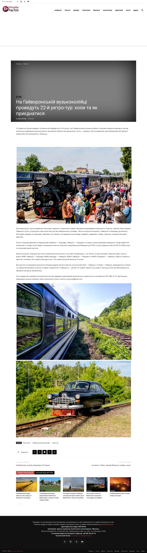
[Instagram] (21, 1)
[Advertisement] (73, 31)
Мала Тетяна (22, 118)
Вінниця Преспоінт (17, 551)
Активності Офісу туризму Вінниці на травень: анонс (111, 465)
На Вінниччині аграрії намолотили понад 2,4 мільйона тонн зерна (23, 496)
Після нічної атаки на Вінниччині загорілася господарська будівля (94, 496)
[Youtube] (28, 1)
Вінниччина (26, 443)
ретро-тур (55, 443)
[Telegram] (44, 452)
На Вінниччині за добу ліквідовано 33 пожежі (33, 465)
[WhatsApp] (54, 452)
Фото (128, 10)
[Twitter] (24, 1)
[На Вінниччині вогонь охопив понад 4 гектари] (120, 484)
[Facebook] (17, 1)
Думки (76, 10)
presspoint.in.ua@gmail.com (81, 536)
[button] (142, 10)
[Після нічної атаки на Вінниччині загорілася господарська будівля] (97, 484)
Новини (58, 10)
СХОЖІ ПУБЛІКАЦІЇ (25, 473)
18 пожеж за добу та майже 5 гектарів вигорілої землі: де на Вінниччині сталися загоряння (73, 496)
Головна (18, 64)
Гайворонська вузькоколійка (41, 443)
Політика (86, 10)
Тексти (67, 10)
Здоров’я (119, 10)
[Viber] (49, 452)
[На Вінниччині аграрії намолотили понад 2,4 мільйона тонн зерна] (26, 484)
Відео (135, 10)
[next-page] (20, 504)
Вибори (96, 10)
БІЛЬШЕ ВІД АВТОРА (44, 473)
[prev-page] (17, 504)
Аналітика (107, 10)
